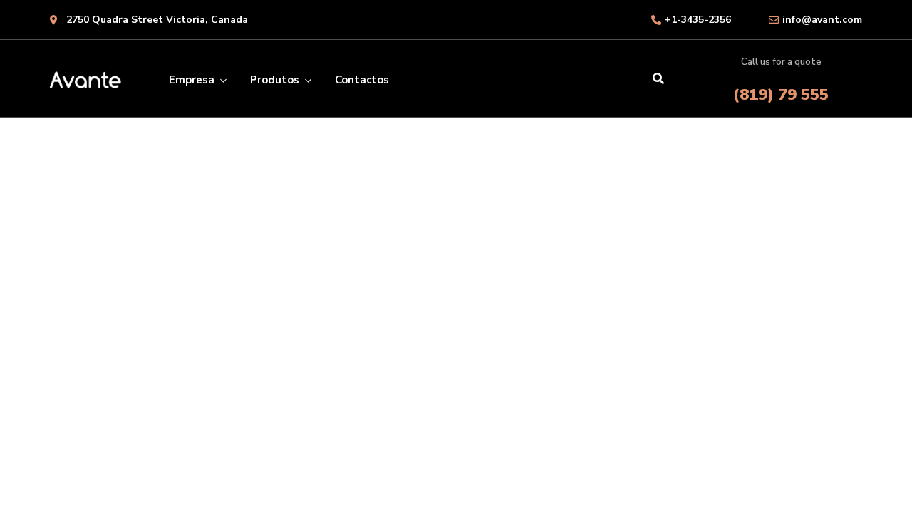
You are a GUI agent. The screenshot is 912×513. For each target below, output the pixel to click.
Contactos (362, 80)
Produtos (274, 80)
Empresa (191, 80)
